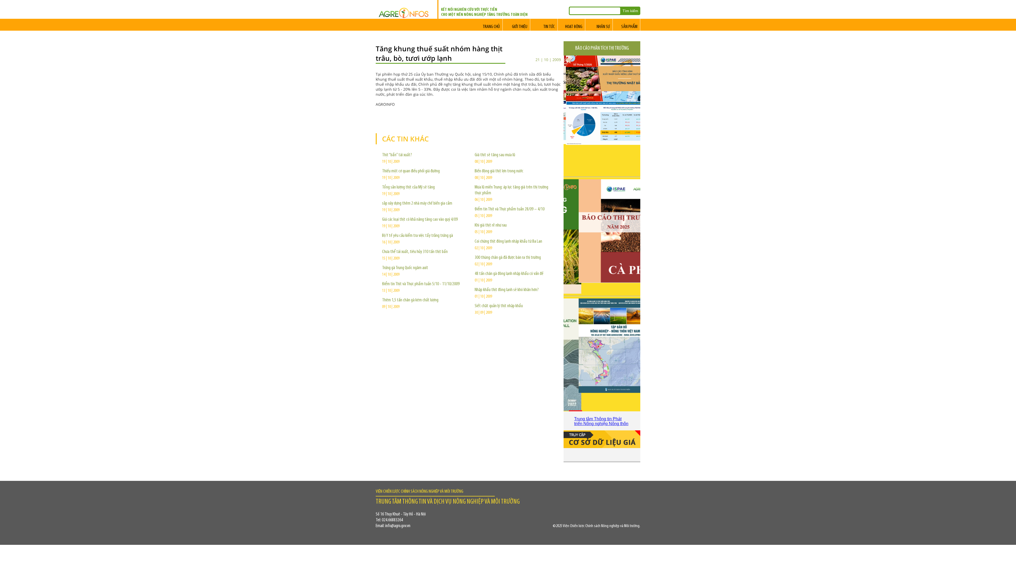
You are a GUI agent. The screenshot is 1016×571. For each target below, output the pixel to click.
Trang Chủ (491, 27)
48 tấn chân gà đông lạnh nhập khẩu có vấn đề (509, 273)
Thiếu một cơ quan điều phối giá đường (411, 171)
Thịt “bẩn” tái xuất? (397, 155)
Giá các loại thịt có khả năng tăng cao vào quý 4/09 (420, 219)
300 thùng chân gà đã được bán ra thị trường (508, 257)
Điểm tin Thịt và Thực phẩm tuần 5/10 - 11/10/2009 (421, 284)
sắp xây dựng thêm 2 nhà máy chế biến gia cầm (417, 203)
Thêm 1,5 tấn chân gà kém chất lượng (410, 300)
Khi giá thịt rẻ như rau (491, 225)
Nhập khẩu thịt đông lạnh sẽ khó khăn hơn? (507, 290)
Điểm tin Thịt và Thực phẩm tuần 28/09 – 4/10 (510, 209)
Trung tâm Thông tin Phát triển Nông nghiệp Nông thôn (601, 421)
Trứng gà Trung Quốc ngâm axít (405, 268)
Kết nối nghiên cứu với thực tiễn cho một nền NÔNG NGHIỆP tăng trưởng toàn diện (484, 12)
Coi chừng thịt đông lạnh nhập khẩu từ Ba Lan (508, 241)
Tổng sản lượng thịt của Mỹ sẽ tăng (408, 187)
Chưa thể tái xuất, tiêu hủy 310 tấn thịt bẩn (415, 252)
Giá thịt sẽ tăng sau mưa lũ (495, 155)
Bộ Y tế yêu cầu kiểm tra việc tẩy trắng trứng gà (417, 235)
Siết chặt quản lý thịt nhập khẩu (499, 306)
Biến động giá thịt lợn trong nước (499, 171)
